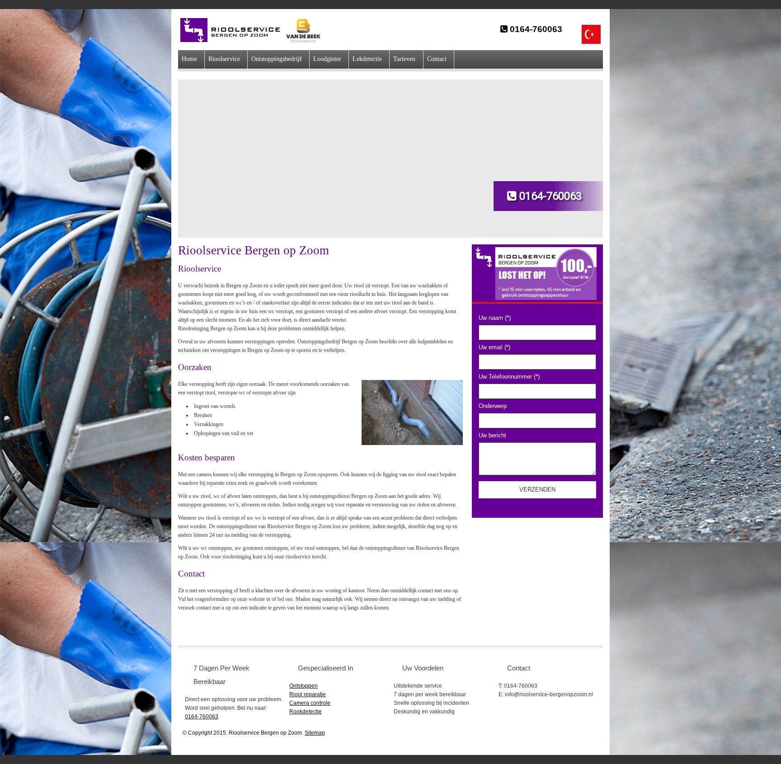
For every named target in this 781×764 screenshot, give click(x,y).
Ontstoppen (303, 686)
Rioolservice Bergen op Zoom (234, 30)
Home (189, 59)
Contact (437, 59)
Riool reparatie (307, 694)
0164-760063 (535, 29)
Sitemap (315, 733)
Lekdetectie (367, 59)
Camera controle (309, 703)
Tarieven (404, 59)
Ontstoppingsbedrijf (276, 59)
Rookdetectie (305, 711)
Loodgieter (327, 59)
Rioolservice (224, 59)
